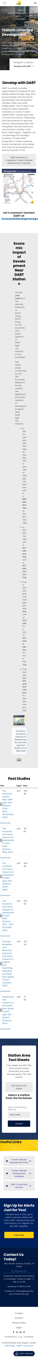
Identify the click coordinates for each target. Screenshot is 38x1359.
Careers (19, 1313)
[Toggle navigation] (4, 3)
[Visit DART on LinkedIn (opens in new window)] (20, 1332)
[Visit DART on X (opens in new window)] (17, 1332)
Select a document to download (17, 1108)
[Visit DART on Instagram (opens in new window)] (24, 1332)
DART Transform (25, 1345)
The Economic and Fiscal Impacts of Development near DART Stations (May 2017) (8, 840)
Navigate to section (23, 62)
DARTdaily (10, 1345)
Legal (19, 1327)
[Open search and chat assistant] (35, 3)
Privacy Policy (19, 1322)
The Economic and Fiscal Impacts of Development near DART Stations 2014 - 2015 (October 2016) (8, 916)
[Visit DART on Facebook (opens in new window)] (13, 1332)
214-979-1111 (18, 1271)
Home (4, 10)
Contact (19, 1318)
